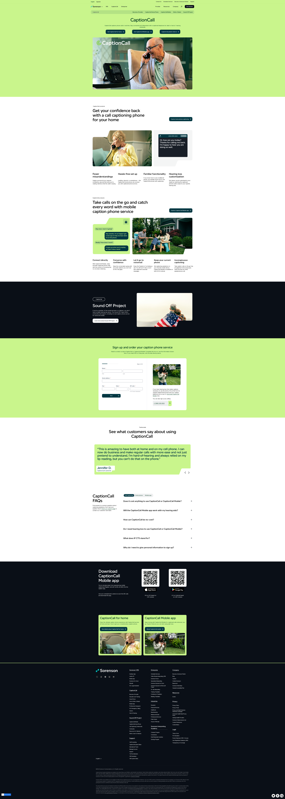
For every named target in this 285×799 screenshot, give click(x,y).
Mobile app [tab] (148, 495)
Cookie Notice (175, 724)
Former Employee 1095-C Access (180, 738)
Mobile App (132, 678)
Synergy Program (155, 739)
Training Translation (155, 692)
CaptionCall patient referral (169, 32)
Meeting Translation (155, 696)
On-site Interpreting (155, 689)
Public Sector (154, 719)
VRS (107, 6)
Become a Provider (138, 12)
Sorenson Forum (155, 678)
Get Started (189, 6)
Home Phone (132, 699)
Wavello (131, 683)
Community (131, 728)
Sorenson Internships (177, 685)
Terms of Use (175, 733)
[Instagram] (105, 677)
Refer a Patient (177, 12)
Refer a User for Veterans (135, 733)
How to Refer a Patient (134, 701)
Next (111, 395)
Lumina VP (131, 676)
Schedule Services (167, 1)
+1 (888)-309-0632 (159, 403)
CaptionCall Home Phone (151, 12)
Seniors (131, 710)
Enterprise (124, 6)
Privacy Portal (175, 707)
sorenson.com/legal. (135, 776)
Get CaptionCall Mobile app (141, 32)
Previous (185, 472)
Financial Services (155, 707)
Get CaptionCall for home (114, 32)
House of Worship (155, 721)
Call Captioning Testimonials (135, 726)
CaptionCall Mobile (166, 12)
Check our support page (108, 509)
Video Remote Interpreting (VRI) (158, 676)
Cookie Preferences (177, 722)
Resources (167, 6)
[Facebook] (101, 677)
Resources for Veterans (134, 731)
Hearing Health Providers (178, 717)
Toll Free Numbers (133, 754)
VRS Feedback (132, 756)
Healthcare (153, 710)
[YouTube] (113, 677)
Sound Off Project (188, 12)
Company (175, 6)
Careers (174, 678)
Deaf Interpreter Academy (157, 737)
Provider (157, 6)
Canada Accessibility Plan (178, 688)
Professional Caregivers (134, 706)
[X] (97, 677)
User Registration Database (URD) (180, 740)
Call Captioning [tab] (129, 495)
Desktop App (132, 674)
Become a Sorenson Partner (181, 1)
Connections (154, 734)
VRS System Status (133, 758)
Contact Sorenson (176, 681)
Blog (173, 676)
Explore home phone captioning (180, 119)
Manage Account (133, 749)
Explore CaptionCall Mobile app (180, 210)
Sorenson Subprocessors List (179, 720)
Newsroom (175, 683)
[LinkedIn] (109, 677)
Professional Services (156, 717)
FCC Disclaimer (175, 735)
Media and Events (155, 714)
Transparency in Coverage (178, 742)
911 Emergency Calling (134, 708)
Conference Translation (156, 694)
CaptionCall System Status (135, 744)
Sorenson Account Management (136, 788)
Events (174, 696)
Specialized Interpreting (156, 681)
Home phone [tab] (139, 495)
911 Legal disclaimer (134, 685)
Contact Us (158, 1)
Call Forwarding (133, 742)
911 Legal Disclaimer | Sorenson (110, 793)
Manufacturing (154, 712)
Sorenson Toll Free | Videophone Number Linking (149, 793)
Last (124, 373)
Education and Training (134, 696)
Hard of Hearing (133, 713)
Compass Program (155, 732)
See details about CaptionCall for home (113, 629)
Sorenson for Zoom (133, 681)
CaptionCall (114, 6)
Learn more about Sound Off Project (104, 320)
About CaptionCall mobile (154, 629)
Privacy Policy (175, 705)
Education (153, 705)
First (103, 373)
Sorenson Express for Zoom (157, 683)
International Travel (133, 747)
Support (192, 1)
